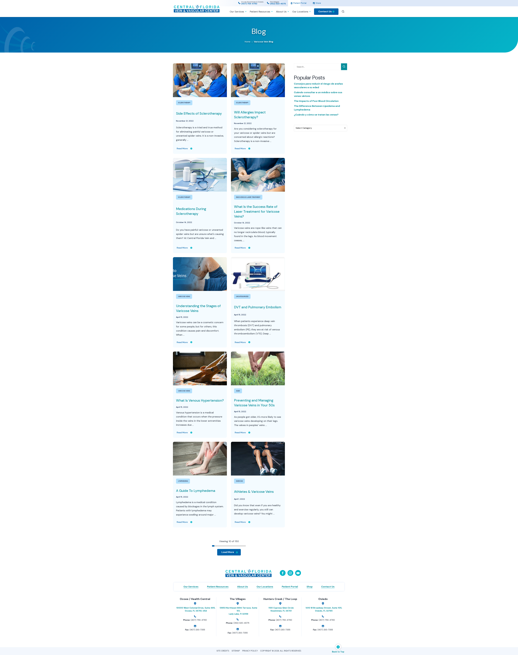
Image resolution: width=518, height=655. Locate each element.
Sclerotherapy (184, 103)
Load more (227, 552)
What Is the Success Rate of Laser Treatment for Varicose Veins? (257, 211)
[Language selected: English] (380, 3)
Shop (310, 586)
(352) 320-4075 (278, 3)
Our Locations (300, 11)
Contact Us (325, 11)
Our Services (237, 11)
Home (247, 41)
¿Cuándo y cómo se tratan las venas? (316, 114)
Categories (300, 122)
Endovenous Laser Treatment (248, 197)
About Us (281, 11)
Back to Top (338, 651)
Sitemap (236, 650)
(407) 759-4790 (249, 3)
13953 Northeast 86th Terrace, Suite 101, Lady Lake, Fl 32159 (238, 611)
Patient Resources (260, 11)
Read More (182, 148)
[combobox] (320, 128)
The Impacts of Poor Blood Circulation (316, 101)
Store (318, 3)
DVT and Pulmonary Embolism (257, 307)
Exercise (239, 481)
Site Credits (223, 650)
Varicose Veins (184, 296)
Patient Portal (299, 3)
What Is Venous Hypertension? (200, 400)
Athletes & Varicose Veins (254, 491)
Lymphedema (183, 481)
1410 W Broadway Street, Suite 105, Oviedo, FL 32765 (324, 609)
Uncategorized (242, 296)
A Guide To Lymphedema (195, 490)
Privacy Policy (250, 650)
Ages (238, 391)
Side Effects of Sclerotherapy (199, 113)
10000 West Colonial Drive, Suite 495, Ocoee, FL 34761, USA (195, 609)
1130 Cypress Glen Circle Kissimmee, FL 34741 (281, 609)
